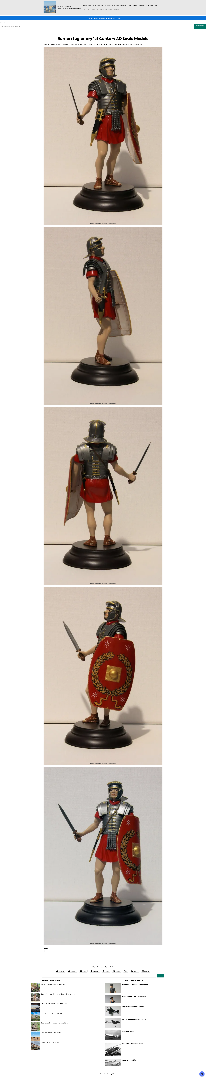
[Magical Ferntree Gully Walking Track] (35, 988)
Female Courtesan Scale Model (134, 996)
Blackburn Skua (128, 1031)
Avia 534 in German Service (132, 1044)
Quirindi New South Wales (50, 1042)
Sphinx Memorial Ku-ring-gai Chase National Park (58, 994)
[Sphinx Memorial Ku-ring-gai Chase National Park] (35, 998)
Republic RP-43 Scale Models (133, 1007)
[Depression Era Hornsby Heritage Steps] (35, 1027)
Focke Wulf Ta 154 (129, 1060)
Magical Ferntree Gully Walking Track (53, 984)
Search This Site (200, 26)
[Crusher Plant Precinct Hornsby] (35, 1017)
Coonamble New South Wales (51, 1033)
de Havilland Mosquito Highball (134, 1019)
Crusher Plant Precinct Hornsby (51, 1013)
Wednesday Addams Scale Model (135, 984)
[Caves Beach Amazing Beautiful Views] (35, 1007)
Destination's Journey (64, 6)
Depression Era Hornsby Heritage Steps (54, 1023)
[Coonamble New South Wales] (35, 1036)
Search (2, 23)
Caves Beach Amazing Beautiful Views (54, 1004)
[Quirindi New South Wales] (35, 1046)
